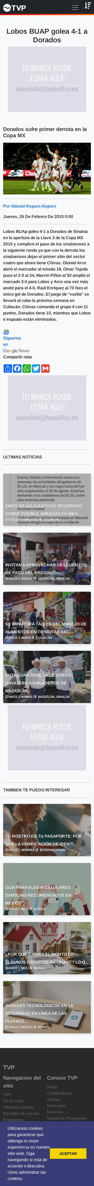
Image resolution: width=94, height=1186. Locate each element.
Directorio (56, 1105)
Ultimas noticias (18, 1107)
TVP (7, 1094)
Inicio (52, 1087)
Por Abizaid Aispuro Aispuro (29, 206)
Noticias (55, 1112)
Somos (54, 1099)
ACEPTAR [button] (68, 1154)
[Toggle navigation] (75, 7)
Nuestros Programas (67, 1118)
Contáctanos (59, 1093)
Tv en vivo (13, 1101)
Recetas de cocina (21, 1113)
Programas (14, 1120)
